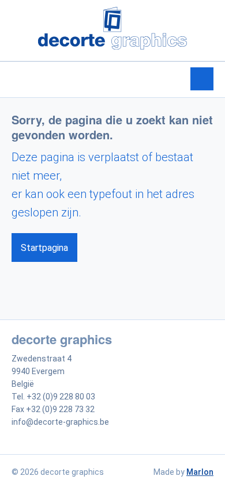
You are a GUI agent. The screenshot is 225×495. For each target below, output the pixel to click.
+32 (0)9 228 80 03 (61, 396)
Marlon (199, 472)
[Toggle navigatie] (201, 78)
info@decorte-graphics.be (60, 422)
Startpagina (44, 247)
